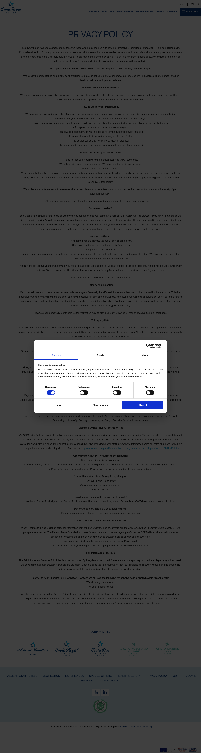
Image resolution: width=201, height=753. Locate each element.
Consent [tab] (56, 355)
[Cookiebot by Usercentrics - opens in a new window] (150, 346)
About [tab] (144, 355)
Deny (58, 405)
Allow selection (100, 405)
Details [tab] (100, 355)
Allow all (142, 405)
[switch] (84, 392)
